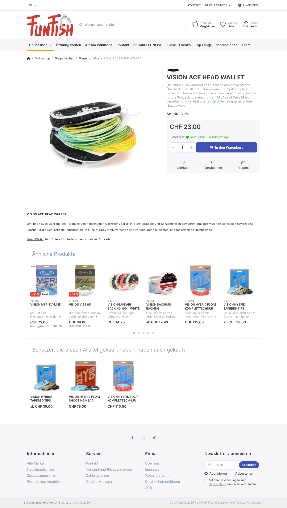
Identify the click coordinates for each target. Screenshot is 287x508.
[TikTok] (154, 437)
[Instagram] (143, 437)
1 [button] (134, 333)
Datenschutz (217, 484)
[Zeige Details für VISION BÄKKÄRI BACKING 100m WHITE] (124, 280)
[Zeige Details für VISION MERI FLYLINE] (46, 280)
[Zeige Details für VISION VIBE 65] (85, 280)
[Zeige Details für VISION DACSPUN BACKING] (162, 280)
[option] (93, 133)
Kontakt (194, 5)
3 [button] (143, 333)
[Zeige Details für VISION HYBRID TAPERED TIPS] (240, 280)
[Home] (28, 58)
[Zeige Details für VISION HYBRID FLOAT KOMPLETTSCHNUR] (201, 280)
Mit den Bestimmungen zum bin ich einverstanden (232, 482)
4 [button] (148, 333)
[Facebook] (132, 437)
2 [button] (139, 333)
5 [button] (153, 333)
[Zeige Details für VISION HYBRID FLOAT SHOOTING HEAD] (85, 376)
